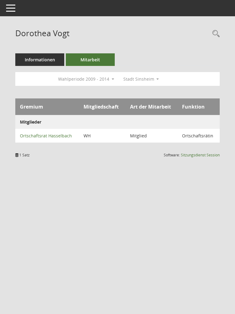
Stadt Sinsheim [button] (139, 79)
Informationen (40, 60)
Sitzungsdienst (200, 155)
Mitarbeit (90, 60)
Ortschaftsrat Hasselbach (46, 136)
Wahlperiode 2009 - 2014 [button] (84, 79)
